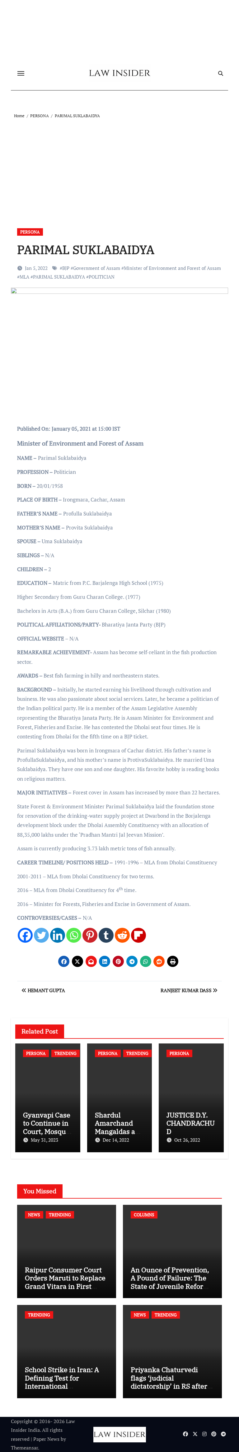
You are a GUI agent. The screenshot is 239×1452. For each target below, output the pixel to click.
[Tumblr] (106, 935)
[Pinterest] (89, 935)
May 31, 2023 (44, 1140)
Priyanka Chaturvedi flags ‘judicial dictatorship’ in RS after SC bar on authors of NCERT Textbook (169, 1386)
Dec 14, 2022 (116, 1140)
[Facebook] (25, 935)
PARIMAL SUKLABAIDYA (59, 277)
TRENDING (65, 1053)
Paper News (46, 1439)
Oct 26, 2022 (187, 1140)
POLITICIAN (102, 277)
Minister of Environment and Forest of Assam (172, 268)
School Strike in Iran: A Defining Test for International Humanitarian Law (62, 1382)
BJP (65, 268)
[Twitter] (41, 935)
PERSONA (30, 232)
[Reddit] (122, 935)
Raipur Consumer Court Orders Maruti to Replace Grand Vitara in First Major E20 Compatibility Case (65, 1286)
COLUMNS (144, 1215)
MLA (24, 277)
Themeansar (24, 1447)
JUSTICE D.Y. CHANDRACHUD (190, 1123)
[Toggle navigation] (21, 73)
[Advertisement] (120, 166)
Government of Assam (96, 268)
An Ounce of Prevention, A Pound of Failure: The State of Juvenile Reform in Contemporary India (170, 1282)
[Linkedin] (57, 935)
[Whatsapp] (73, 935)
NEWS (34, 1215)
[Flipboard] (138, 935)
